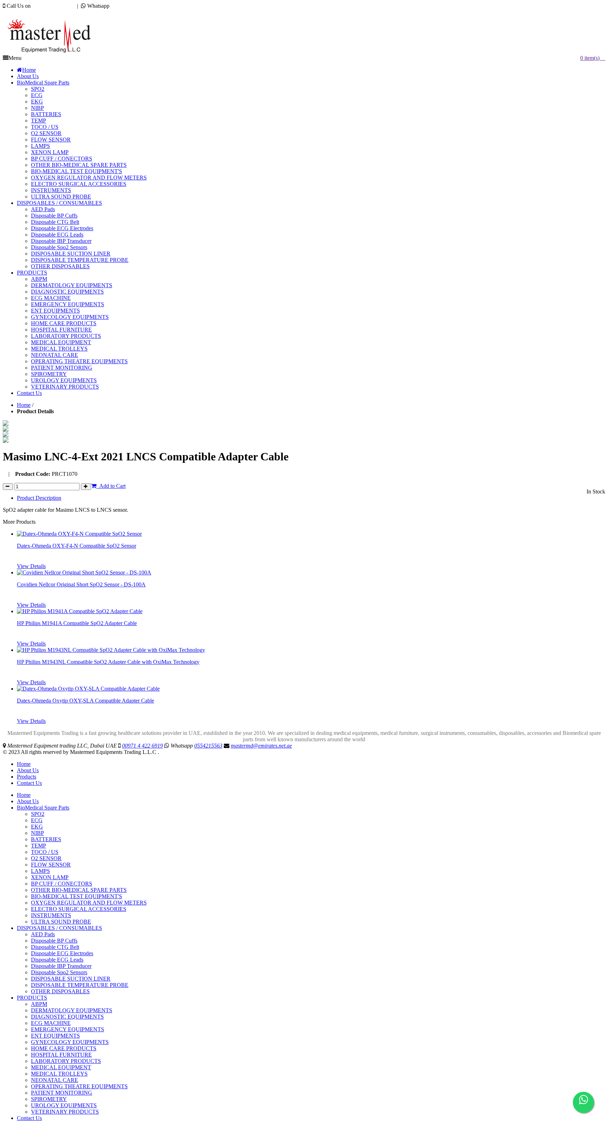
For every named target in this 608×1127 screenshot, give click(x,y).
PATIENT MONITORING (61, 1093)
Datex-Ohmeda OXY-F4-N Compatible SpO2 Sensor (76, 546)
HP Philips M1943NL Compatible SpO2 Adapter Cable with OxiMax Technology (108, 662)
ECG (37, 820)
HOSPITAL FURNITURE (61, 1055)
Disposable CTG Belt (55, 947)
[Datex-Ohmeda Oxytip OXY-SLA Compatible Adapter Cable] (88, 689)
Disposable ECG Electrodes (62, 953)
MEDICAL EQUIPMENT (61, 1067)
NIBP (37, 833)
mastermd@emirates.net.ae (40, 12)
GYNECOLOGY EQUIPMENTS (70, 1042)
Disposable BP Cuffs (54, 941)
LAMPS (40, 871)
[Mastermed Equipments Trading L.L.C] (52, 53)
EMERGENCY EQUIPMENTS (67, 1029)
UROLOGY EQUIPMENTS (64, 1105)
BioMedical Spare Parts (43, 808)
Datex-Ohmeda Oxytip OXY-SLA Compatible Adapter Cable (85, 701)
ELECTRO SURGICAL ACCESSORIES (78, 909)
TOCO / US (44, 852)
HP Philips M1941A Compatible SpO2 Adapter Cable (77, 623)
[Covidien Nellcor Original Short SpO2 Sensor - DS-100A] (84, 572)
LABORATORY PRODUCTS (66, 1061)
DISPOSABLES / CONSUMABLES (59, 928)
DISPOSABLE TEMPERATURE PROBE (79, 985)
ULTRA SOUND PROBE (61, 922)
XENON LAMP (50, 877)
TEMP (38, 846)
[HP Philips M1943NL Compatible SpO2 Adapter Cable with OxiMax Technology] (111, 650)
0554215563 (125, 6)
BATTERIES (46, 839)
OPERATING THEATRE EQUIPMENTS (79, 1086)
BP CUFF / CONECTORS (61, 884)
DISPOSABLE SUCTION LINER (70, 979)
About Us (28, 770)
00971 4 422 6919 (52, 6)
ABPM (39, 1004)
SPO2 (37, 814)
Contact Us (29, 783)
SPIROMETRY (49, 1099)
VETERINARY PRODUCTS (65, 1112)
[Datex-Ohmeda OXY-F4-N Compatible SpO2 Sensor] (79, 534)
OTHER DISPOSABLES (60, 991)
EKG (37, 827)
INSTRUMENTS (51, 915)
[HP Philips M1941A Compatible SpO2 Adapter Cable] (79, 611)
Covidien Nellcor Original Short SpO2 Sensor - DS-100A (81, 584)
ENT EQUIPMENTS (55, 1036)
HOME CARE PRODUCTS (63, 1048)
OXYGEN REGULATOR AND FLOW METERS (89, 903)
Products (26, 777)
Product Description (39, 498)
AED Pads (43, 934)
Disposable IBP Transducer (61, 966)
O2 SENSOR (46, 858)
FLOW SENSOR (51, 865)
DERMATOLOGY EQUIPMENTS (71, 1010)
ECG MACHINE (51, 1023)
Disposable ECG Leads (57, 960)
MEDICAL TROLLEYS (59, 1074)
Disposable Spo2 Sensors (59, 972)
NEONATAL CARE (54, 1080)
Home (24, 405)
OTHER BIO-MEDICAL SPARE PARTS (79, 890)
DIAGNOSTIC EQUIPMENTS (67, 1017)
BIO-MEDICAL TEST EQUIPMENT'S (76, 896)
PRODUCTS (32, 998)
